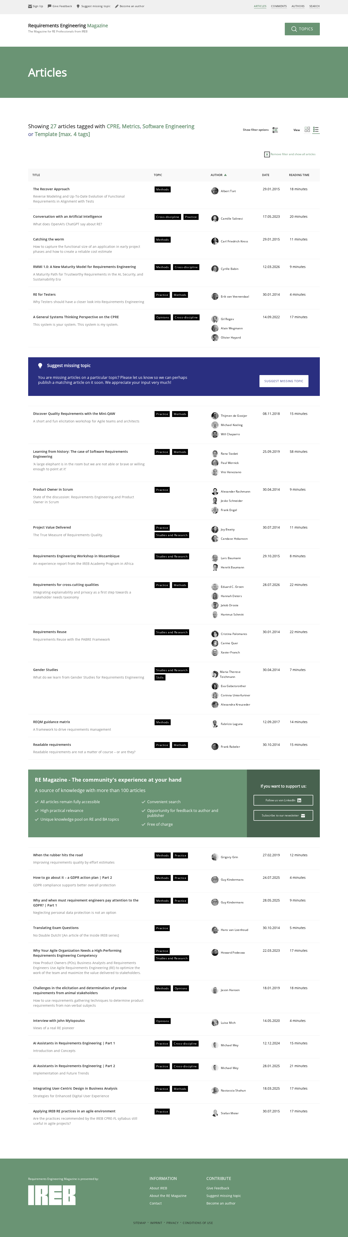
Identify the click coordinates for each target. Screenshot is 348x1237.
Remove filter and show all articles (293, 154)
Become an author (221, 1203)
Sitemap (139, 1223)
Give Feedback (217, 1188)
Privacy (172, 1223)
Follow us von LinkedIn (281, 800)
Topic (158, 175)
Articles (260, 6)
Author (217, 175)
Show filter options (256, 130)
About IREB (158, 1188)
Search (314, 6)
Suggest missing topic (283, 381)
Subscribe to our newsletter (280, 815)
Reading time (299, 175)
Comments (279, 6)
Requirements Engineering (68, 27)
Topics (305, 29)
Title (36, 175)
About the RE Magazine (168, 1195)
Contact (156, 1203)
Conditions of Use (198, 1223)
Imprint (156, 1223)
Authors (298, 6)
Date (265, 175)
